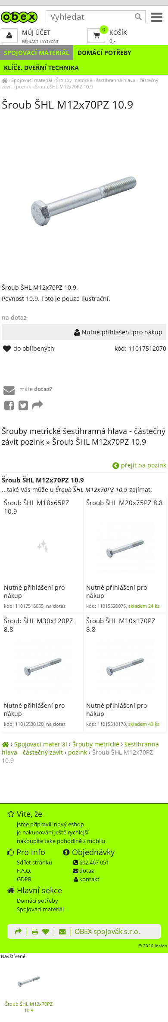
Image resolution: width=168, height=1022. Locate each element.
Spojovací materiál (36, 53)
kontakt (89, 879)
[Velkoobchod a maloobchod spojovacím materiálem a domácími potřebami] (4, 80)
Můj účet (36, 32)
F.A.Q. (24, 870)
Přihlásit (30, 41)
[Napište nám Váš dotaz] (62, 932)
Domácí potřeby (104, 53)
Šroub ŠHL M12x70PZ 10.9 (64, 86)
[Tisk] (35, 932)
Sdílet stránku (34, 862)
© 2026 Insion (152, 946)
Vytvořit (50, 41)
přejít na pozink (142, 465)
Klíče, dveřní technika (41, 68)
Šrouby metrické (74, 80)
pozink (23, 86)
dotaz (86, 870)
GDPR (24, 879)
